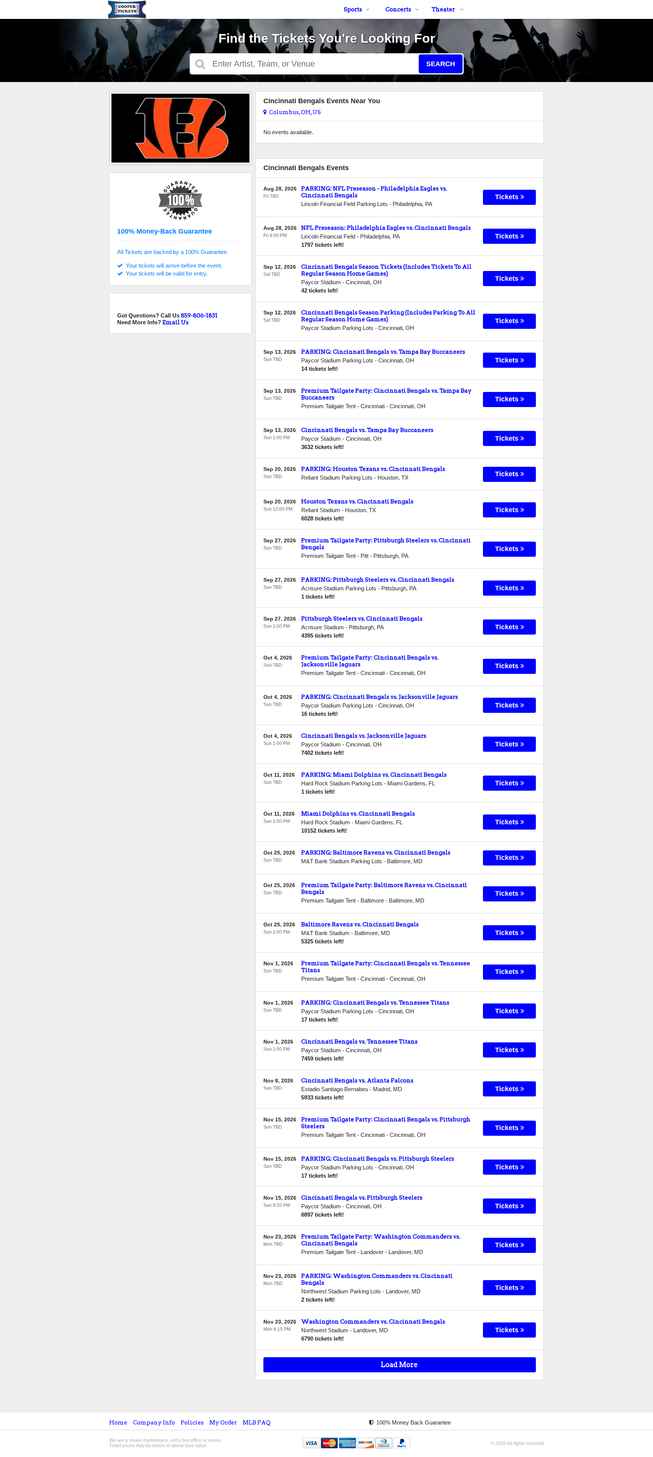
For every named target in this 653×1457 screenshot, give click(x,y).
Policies (192, 1422)
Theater (444, 9)
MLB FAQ (257, 1422)
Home (118, 1422)
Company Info (154, 1422)
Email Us (175, 322)
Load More (399, 1365)
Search (440, 64)
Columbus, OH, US (294, 112)
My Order (223, 1422)
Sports (353, 9)
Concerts (398, 9)
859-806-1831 (199, 315)
